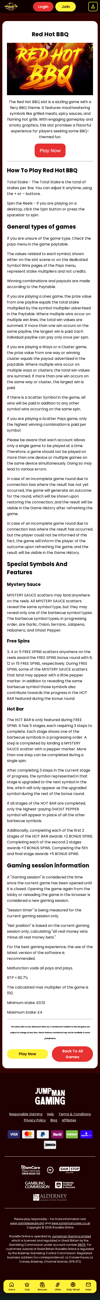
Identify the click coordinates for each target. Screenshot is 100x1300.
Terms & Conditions (75, 1114)
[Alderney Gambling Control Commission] (50, 1197)
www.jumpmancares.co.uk (70, 1223)
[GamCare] (30, 1170)
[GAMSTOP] (69, 1170)
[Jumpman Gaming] (50, 1103)
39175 (82, 1245)
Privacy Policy (35, 1120)
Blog (53, 1120)
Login (43, 6)
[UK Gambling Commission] (37, 1185)
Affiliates (69, 1120)
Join (66, 6)
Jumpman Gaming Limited (71, 1236)
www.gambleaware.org (27, 1223)
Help (50, 1114)
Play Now (27, 1054)
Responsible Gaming (25, 1114)
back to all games (72, 1054)
